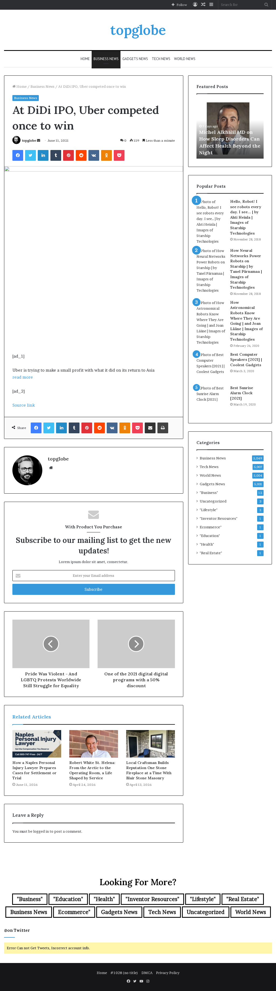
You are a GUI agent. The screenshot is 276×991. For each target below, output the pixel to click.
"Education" (210, 535)
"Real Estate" (211, 553)
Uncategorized (213, 501)
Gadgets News (135, 59)
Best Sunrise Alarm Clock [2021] (241, 393)
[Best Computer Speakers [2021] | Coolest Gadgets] (211, 367)
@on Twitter (17, 930)
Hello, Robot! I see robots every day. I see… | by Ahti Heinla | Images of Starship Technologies (245, 217)
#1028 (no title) (124, 973)
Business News (106, 59)
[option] (230, 129)
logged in (41, 831)
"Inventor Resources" (218, 518)
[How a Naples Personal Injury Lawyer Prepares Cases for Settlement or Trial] (36, 744)
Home (85, 59)
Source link (23, 405)
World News (184, 59)
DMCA (147, 973)
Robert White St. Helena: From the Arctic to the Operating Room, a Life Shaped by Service (92, 770)
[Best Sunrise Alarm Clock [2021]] (211, 400)
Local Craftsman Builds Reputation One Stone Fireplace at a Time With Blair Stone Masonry (148, 770)
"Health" (207, 544)
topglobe (29, 140)
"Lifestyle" (209, 510)
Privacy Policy (168, 973)
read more (22, 377)
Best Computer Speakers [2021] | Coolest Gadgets (246, 359)
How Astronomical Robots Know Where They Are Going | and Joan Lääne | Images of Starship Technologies (246, 321)
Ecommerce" (211, 527)
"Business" (209, 492)
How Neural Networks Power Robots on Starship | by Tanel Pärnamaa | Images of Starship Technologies (246, 269)
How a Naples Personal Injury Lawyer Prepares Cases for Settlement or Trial (34, 770)
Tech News (161, 59)
